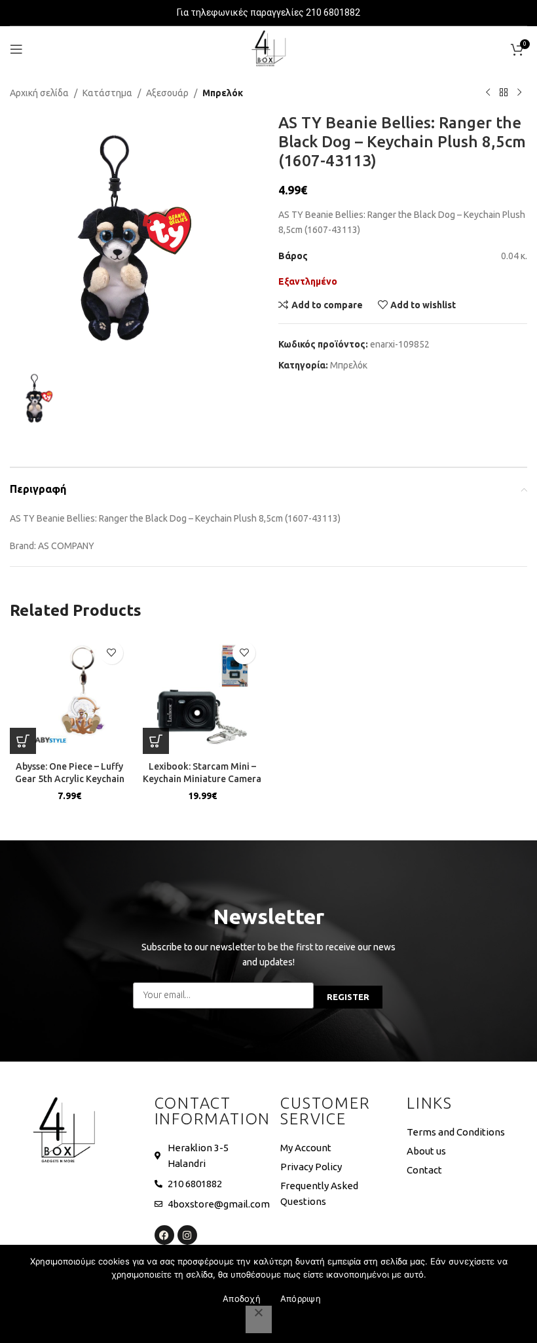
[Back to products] (503, 93)
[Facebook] (164, 1235)
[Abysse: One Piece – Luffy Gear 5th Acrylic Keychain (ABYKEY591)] (70, 695)
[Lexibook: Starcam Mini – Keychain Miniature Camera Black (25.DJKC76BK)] (203, 695)
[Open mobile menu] (16, 49)
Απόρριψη (300, 1298)
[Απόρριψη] (259, 1319)
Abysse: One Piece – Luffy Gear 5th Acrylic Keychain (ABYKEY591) (69, 779)
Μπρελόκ (222, 93)
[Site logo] (268, 48)
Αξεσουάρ (167, 93)
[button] (23, 741)
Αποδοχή (242, 1298)
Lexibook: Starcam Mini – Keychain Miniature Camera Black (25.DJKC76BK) (202, 779)
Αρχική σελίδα (39, 93)
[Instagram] (187, 1235)
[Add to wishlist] (111, 652)
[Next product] (519, 93)
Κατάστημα (107, 93)
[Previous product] (488, 93)
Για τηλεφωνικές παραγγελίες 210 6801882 (268, 12)
